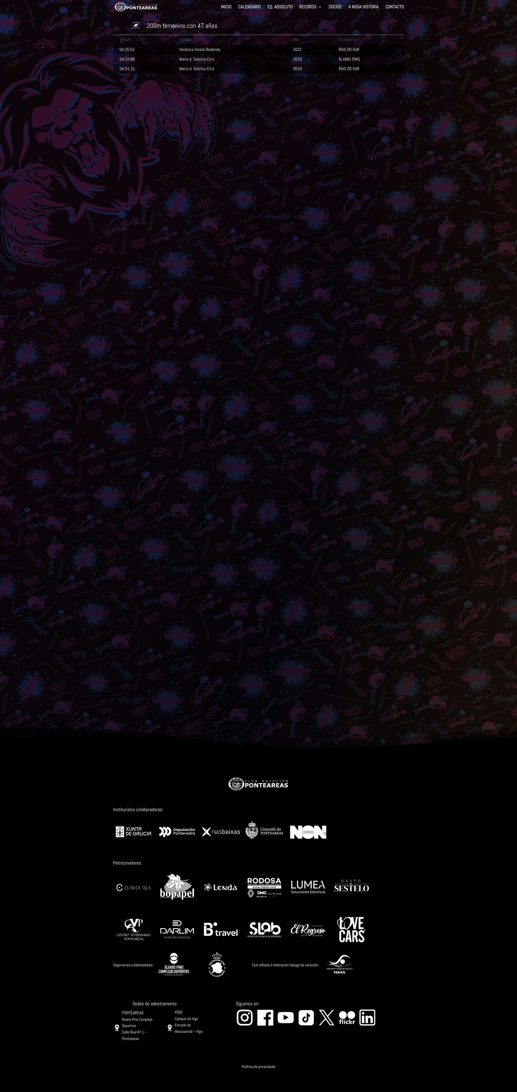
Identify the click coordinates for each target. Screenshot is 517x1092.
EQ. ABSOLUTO (280, 7)
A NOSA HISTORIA (364, 7)
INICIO (226, 7)
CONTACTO (394, 7)
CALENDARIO (249, 7)
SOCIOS (335, 7)
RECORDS (307, 7)
